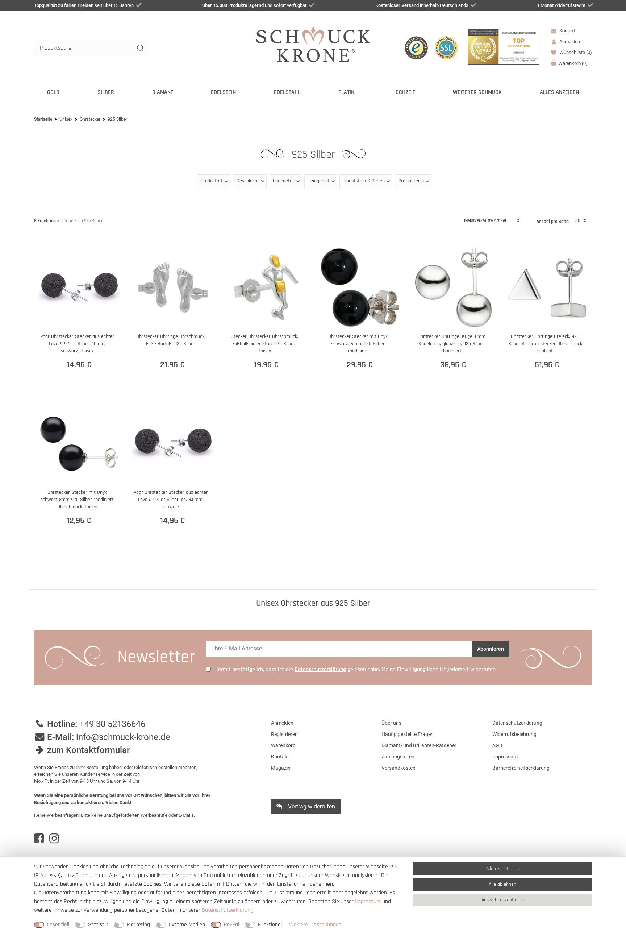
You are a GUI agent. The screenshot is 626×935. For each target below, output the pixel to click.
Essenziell (58, 924)
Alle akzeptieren (502, 868)
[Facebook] (39, 838)
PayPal (231, 924)
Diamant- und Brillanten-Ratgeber (418, 745)
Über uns (391, 723)
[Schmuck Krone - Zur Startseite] (313, 43)
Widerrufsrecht (561, 5)
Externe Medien (187, 924)
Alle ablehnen (502, 884)
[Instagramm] (54, 838)
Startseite (43, 119)
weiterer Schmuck (477, 92)
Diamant (162, 92)
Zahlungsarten (397, 757)
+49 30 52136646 (112, 724)
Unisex (65, 119)
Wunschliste (575, 52)
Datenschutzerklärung (517, 723)
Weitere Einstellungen (315, 924)
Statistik (98, 924)
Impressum (505, 757)
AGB (497, 745)
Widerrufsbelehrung (514, 734)
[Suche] (140, 48)
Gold (53, 92)
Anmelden (282, 723)
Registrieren (284, 734)
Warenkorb (573, 63)
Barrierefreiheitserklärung (521, 768)
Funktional (270, 924)
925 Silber (315, 154)
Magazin (281, 768)
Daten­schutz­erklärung (227, 910)
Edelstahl (287, 92)
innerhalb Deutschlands (421, 5)
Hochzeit (403, 92)
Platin (346, 92)
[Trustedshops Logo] (416, 47)
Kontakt (566, 30)
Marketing (138, 924)
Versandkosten (398, 768)
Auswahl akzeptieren (502, 900)
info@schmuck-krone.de (123, 737)
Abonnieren (490, 649)
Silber (105, 92)
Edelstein (223, 92)
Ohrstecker (90, 119)
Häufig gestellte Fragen (407, 734)
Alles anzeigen (559, 92)
